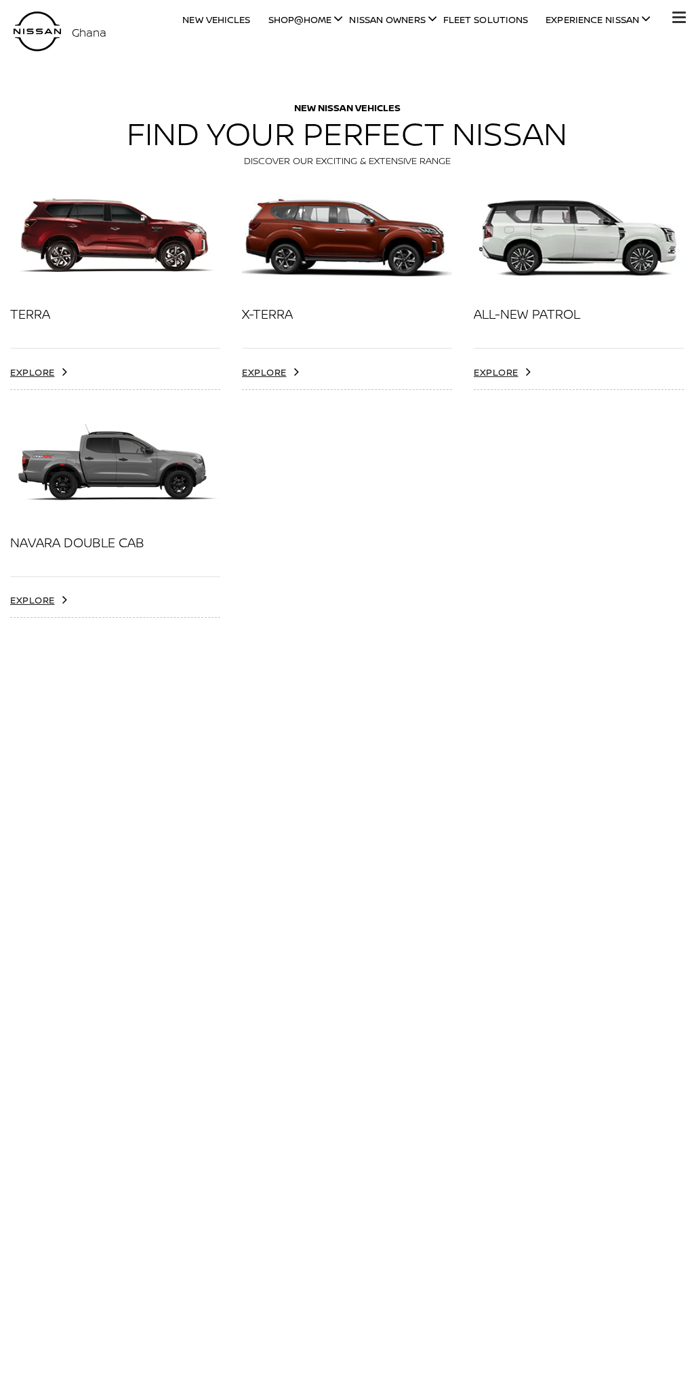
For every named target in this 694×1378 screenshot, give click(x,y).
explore (32, 372)
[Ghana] (37, 32)
